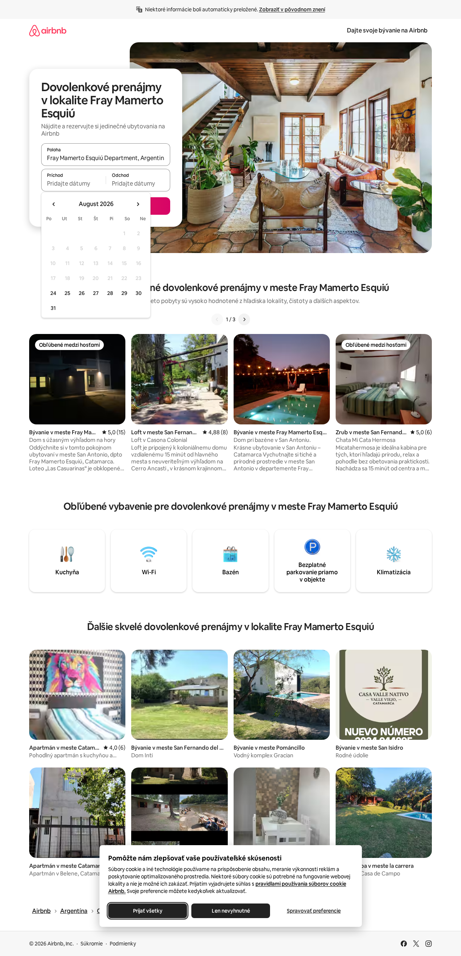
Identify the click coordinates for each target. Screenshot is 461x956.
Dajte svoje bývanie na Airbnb (387, 30)
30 (139, 293)
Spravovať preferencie (314, 911)
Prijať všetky (147, 911)
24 (53, 293)
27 (96, 293)
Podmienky (123, 943)
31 (53, 308)
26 (82, 293)
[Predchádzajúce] (217, 319)
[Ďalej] (244, 319)
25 (67, 293)
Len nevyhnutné (230, 911)
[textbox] (73, 183)
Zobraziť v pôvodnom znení (292, 9)
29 (124, 293)
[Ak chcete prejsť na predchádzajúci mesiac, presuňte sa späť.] (54, 204)
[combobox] (105, 157)
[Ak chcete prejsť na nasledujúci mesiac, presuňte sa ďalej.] (138, 204)
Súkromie (92, 943)
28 (110, 293)
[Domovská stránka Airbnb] (47, 30)
